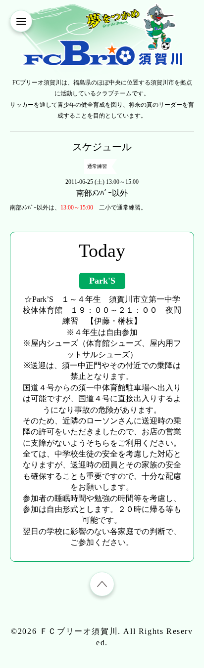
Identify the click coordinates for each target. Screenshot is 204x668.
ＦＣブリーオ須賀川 (79, 631)
